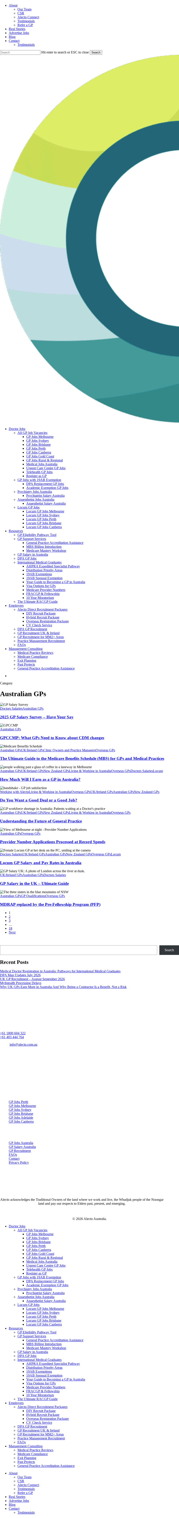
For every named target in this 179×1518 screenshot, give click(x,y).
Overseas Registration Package (47, 1418)
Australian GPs (32, 708)
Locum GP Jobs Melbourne (45, 1309)
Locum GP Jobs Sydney (43, 1312)
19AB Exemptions (39, 1371)
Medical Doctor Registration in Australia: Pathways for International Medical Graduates (60, 971)
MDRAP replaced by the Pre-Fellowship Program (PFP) (50, 904)
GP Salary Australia (22, 1147)
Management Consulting (26, 1446)
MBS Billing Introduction (44, 1344)
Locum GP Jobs (28, 1305)
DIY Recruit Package (41, 1411)
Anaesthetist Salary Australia (46, 1301)
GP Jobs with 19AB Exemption (39, 1277)
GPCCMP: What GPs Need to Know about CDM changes (52, 737)
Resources (16, 1328)
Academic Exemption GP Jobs (47, 1285)
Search (95, 52)
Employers (16, 1403)
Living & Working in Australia (90, 771)
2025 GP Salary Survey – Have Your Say (37, 717)
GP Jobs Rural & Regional (44, 1257)
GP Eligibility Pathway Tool (36, 1332)
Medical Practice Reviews (35, 1450)
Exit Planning (26, 1458)
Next (12, 932)
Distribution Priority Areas (44, 1367)
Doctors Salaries (11, 708)
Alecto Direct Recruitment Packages (42, 1407)
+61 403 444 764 (12, 1037)
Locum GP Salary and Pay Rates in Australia (40, 862)
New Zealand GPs (56, 771)
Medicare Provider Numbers (45, 1387)
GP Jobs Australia (21, 1143)
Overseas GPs (105, 750)
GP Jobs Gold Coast (40, 1254)
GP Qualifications (33, 896)
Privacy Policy (19, 1162)
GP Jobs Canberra (21, 1121)
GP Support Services (31, 1336)
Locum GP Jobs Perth (41, 1316)
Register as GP (36, 1273)
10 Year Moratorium (40, 1395)
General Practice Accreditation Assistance (54, 1340)
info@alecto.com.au (23, 1044)
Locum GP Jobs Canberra (44, 1324)
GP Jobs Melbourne (22, 1106)
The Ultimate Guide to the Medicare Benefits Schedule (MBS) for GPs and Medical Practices (82, 758)
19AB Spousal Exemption (44, 1375)
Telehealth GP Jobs (39, 1269)
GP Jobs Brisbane (21, 1113)
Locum (158, 771)
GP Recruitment (20, 1151)
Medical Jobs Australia (41, 1261)
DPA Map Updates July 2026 (20, 975)
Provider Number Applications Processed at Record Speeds (52, 842)
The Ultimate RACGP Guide (37, 1399)
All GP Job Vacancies (32, 1230)
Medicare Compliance (32, 1454)
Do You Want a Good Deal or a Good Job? (38, 800)
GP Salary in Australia (32, 1352)
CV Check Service (39, 1422)
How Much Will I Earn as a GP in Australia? (40, 779)
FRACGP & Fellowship (43, 1391)
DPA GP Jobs (26, 1356)
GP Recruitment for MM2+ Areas (40, 1434)
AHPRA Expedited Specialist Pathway (53, 1364)
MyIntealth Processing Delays (20, 983)
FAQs (13, 1154)
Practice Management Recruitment (41, 1438)
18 (10, 928)
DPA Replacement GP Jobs (45, 1281)
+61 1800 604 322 (13, 1033)
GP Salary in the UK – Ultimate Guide (34, 883)
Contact (14, 1158)
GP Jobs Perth (18, 1102)
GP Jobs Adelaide (21, 1117)
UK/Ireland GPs (32, 750)
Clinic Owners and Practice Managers (69, 750)
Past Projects (26, 1462)
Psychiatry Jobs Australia (34, 1289)
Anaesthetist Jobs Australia (35, 1297)
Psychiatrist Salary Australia (45, 1293)
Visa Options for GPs (41, 1383)
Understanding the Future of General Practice (41, 821)
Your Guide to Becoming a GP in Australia (55, 1379)
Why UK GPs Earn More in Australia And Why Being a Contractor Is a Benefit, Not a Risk (63, 987)
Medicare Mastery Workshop (46, 1348)
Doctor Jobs (17, 1226)
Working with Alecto (14, 792)
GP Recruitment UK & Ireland (38, 1430)
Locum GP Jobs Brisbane (43, 1320)
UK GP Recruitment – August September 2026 (32, 979)
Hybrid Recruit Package (42, 1415)
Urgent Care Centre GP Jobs (45, 1265)
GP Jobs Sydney (20, 1110)
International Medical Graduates (39, 1360)
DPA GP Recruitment (32, 1426)
